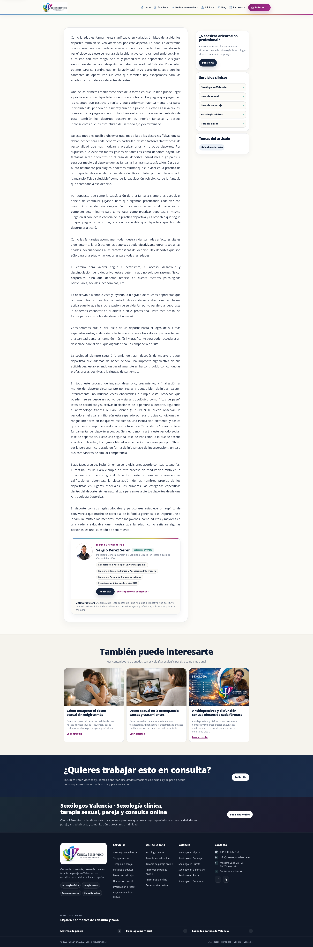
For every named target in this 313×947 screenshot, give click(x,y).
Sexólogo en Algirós (190, 852)
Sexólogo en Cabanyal (191, 858)
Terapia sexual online (158, 858)
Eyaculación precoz (123, 886)
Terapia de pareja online (159, 863)
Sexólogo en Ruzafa (189, 863)
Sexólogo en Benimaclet (192, 869)
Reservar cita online (157, 885)
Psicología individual (139, 930)
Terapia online (209, 123)
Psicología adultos (212, 114)
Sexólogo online (155, 852)
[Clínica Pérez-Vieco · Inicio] (62, 7)
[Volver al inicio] (84, 853)
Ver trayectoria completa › (133, 591)
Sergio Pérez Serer (113, 550)
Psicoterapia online (156, 879)
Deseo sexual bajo (123, 875)
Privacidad (226, 941)
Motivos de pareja (71, 930)
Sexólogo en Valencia (214, 87)
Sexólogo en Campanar (191, 881)
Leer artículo (74, 733)
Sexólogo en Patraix (190, 875)
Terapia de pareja (211, 105)
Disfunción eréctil (123, 881)
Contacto (248, 941)
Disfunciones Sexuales (212, 147)
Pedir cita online (240, 814)
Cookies (237, 941)
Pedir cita (105, 591)
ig (226, 879)
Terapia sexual (210, 96)
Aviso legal (214, 941)
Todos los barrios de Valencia (210, 930)
